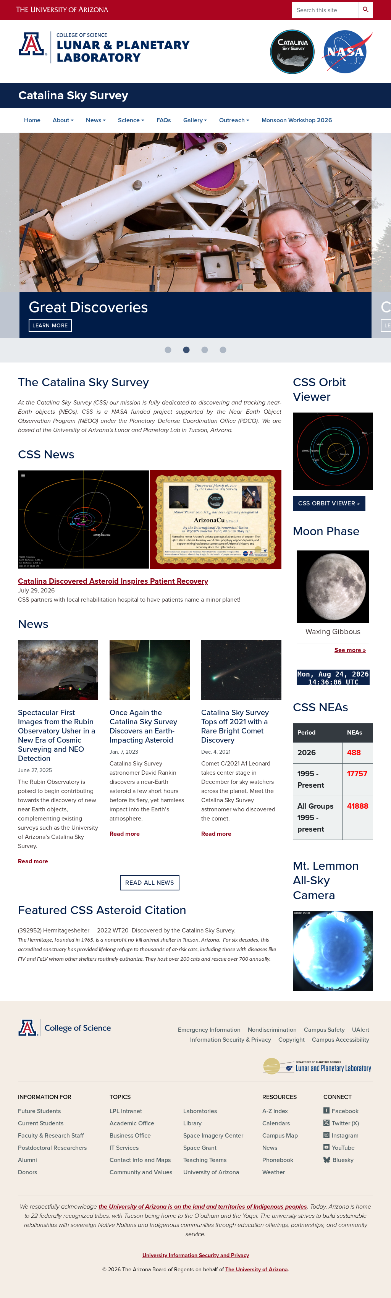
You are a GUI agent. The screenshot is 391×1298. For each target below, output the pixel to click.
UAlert (360, 1030)
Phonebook (277, 1160)
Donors (27, 1172)
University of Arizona (211, 1172)
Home (32, 120)
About (61, 120)
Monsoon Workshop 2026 (297, 120)
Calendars (276, 1123)
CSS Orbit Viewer (326, 503)
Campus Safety (324, 1030)
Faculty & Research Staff (51, 1135)
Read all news (149, 883)
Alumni (27, 1160)
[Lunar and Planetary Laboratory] (317, 1064)
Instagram (345, 1135)
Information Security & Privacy (230, 1040)
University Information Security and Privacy (195, 1255)
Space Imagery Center (213, 1135)
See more (347, 650)
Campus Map (280, 1135)
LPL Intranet (126, 1111)
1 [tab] (171, 353)
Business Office (130, 1135)
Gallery (193, 120)
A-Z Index (275, 1111)
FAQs (164, 120)
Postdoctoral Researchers (52, 1148)
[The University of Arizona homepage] (68, 10)
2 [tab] (189, 353)
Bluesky (343, 1160)
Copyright (291, 1040)
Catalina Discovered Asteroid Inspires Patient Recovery (113, 581)
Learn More (50, 325)
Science (129, 120)
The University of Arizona (256, 1269)
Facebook (345, 1111)
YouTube (343, 1148)
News (94, 120)
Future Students (39, 1111)
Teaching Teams (204, 1160)
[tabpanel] (195, 235)
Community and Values (141, 1172)
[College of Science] (73, 1027)
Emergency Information (209, 1030)
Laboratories (200, 1111)
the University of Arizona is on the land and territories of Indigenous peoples (203, 1207)
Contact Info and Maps (140, 1160)
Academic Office (132, 1123)
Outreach (232, 120)
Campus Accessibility (340, 1040)
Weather (273, 1172)
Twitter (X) (345, 1123)
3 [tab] (208, 353)
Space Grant (200, 1148)
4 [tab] (226, 353)
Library (192, 1123)
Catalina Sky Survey (73, 95)
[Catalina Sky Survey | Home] (104, 47)
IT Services (124, 1148)
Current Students (40, 1123)
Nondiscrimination (272, 1030)
